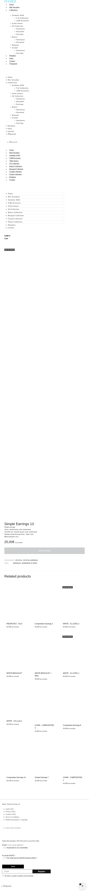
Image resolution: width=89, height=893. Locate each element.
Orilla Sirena (17, 23)
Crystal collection (15, 172)
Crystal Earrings (30, 560)
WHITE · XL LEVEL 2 (71, 624)
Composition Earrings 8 (72, 725)
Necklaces (20, 29)
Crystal (15, 48)
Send (13, 866)
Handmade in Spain (29, 563)
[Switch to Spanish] (13, 64)
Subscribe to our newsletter (17, 848)
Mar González (14, 7)
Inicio (4, 804)
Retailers (12, 56)
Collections (13, 10)
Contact (12, 61)
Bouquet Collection (16, 169)
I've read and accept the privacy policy (21, 858)
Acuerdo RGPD (8, 855)
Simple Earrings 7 (42, 777)
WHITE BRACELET (14, 673)
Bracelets (20, 31)
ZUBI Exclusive (22, 21)
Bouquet (15, 45)
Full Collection (22, 18)
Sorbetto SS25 (14, 156)
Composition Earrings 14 (16, 777)
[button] (34, 72)
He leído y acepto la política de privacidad (19, 876)
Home (11, 5)
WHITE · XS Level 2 (14, 721)
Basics (14, 37)
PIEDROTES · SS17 (14, 624)
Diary (11, 58)
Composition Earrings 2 (44, 624)
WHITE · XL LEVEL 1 (71, 673)
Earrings (19, 34)
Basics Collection (15, 166)
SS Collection (17, 26)
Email (5, 845)
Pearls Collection (15, 174)
